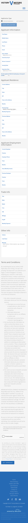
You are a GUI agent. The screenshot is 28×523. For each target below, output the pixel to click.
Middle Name (5, 38)
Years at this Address (7, 100)
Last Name (4, 42)
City (3, 88)
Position (4, 153)
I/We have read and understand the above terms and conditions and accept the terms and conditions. (14, 428)
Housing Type (5, 107)
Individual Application (8, 21)
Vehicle (4, 235)
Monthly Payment (6, 111)
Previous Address (6, 116)
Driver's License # (6, 61)
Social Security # (6, 57)
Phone (3, 46)
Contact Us (14, 489)
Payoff (3, 219)
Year (3, 196)
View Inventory (14, 482)
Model (3, 204)
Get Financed (14, 485)
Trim (3, 208)
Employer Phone (6, 157)
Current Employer (6, 149)
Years (3, 161)
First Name (4, 34)
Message (4, 242)
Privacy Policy (9, 459)
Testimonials (14, 487)
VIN (3, 211)
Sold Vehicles (14, 495)
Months (4, 104)
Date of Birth (5, 53)
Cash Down (4, 238)
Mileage (4, 215)
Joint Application (20, 21)
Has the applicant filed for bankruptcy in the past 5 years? (13, 74)
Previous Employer (6, 173)
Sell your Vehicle (14, 493)
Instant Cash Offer (14, 483)
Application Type (6, 18)
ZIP (3, 96)
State (3, 92)
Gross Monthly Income (7, 168)
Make (3, 200)
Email (3, 49)
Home (14, 479)
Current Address (6, 84)
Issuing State (5, 65)
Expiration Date (5, 69)
